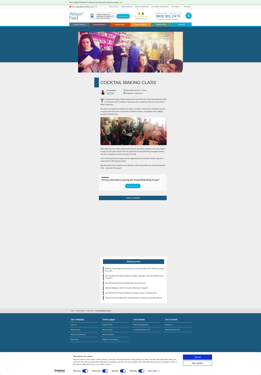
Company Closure (78, 24)
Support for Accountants (110, 339)
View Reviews (140, 19)
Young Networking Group (142, 329)
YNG (117, 99)
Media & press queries (172, 329)
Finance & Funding (140, 24)
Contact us (168, 325)
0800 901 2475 (168, 16)
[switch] (105, 371)
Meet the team (75, 329)
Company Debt (119, 24)
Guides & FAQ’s (107, 325)
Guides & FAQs (161, 24)
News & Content (113, 6)
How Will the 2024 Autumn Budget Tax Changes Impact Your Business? (131, 293)
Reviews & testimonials (78, 334)
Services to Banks (108, 334)
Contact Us (181, 24)
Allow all (197, 357)
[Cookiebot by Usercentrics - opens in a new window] (60, 371)
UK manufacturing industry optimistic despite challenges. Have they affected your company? (134, 277)
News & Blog (80, 311)
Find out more (132, 186)
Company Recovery (99, 24)
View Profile (110, 93)
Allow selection (197, 363)
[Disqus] (133, 225)
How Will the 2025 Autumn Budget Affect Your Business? (125, 283)
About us (74, 325)
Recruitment (75, 339)
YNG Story (89, 311)
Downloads (187, 6)
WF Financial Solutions (141, 325)
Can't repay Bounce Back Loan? (83, 7)
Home (72, 311)
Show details (152, 371)
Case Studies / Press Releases (160, 6)
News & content (107, 329)
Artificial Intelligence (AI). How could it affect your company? (126, 288)
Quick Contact (123, 16)
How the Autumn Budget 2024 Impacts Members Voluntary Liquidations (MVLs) (133, 298)
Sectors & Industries (126, 6)
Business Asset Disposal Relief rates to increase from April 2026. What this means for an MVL (134, 270)
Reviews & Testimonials (141, 6)
